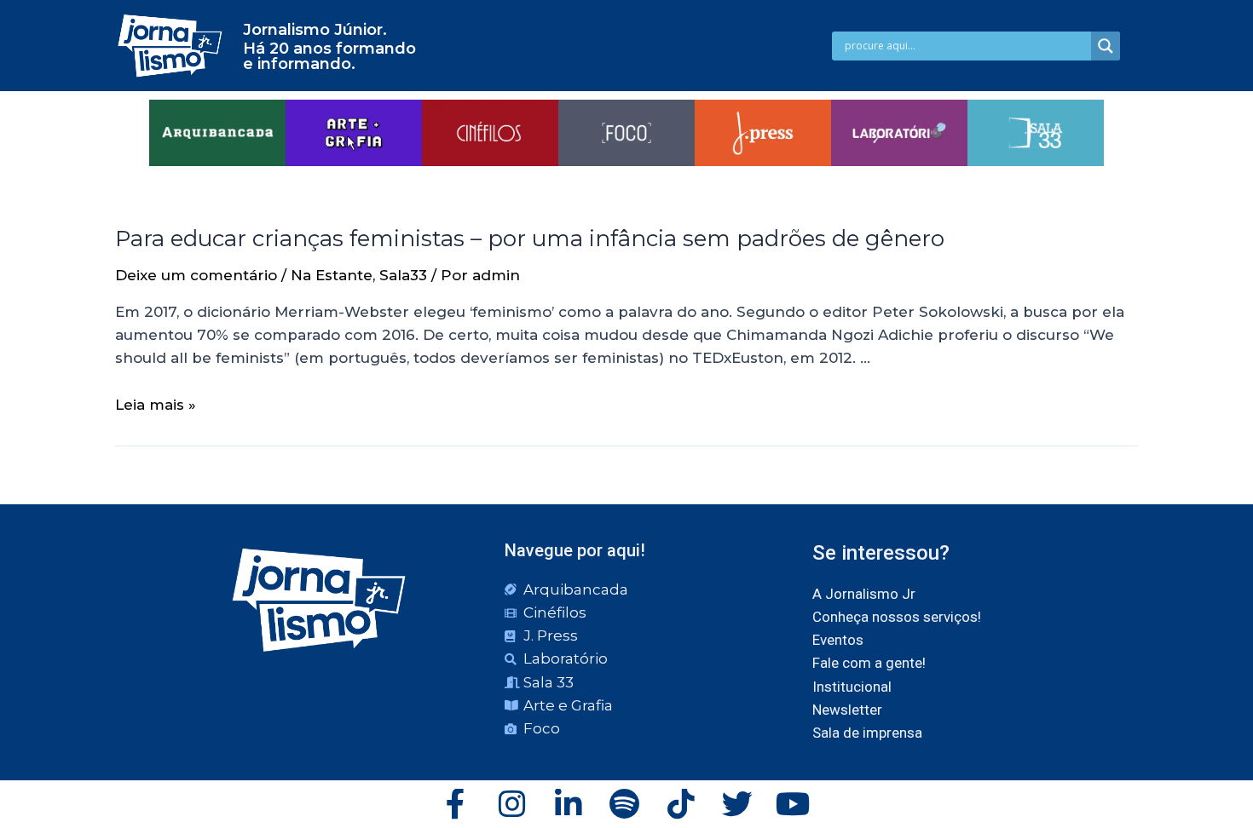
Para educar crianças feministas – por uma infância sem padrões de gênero (529, 238)
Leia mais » (155, 404)
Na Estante (331, 275)
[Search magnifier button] (1105, 46)
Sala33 (403, 275)
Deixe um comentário (196, 275)
